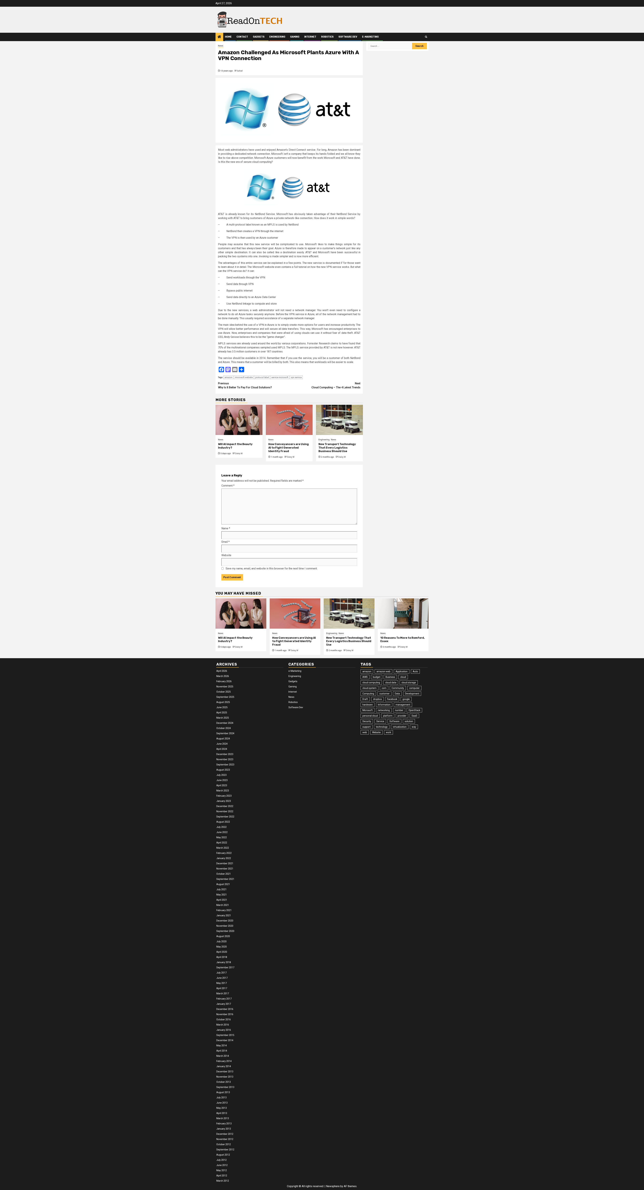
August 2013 (223, 1092)
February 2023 (224, 795)
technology (382, 726)
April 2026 (221, 671)
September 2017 (225, 967)
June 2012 (222, 1165)
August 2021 (223, 884)
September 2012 (225, 1149)
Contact (242, 36)
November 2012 (224, 1139)
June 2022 (222, 832)
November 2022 (224, 811)
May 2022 (221, 837)
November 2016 (224, 1014)
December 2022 (224, 806)
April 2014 (221, 1050)
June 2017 (222, 978)
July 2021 (221, 889)
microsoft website (244, 377)
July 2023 (221, 775)
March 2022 (222, 847)
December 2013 (224, 1071)
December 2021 (224, 863)
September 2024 (225, 733)
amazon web (383, 671)
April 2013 (221, 1113)
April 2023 (221, 785)
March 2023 (222, 790)
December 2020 (224, 920)
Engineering (277, 36)
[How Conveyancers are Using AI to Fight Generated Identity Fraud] (289, 420)
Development (412, 693)
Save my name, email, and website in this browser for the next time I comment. (271, 568)
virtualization (400, 726)
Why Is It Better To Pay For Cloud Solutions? (245, 385)
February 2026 (224, 681)
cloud (403, 677)
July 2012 (221, 1160)
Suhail (240, 71)
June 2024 (222, 743)
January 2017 (223, 1004)
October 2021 (223, 873)
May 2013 (221, 1108)
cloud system (369, 688)
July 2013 (221, 1097)
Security (366, 721)
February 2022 (224, 853)
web (364, 732)
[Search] (426, 37)
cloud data (390, 682)
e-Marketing (370, 36)
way (414, 726)
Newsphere (333, 1186)
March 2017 (222, 993)
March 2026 (222, 676)
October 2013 (223, 1082)
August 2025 (223, 702)
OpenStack (414, 710)
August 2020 (223, 936)
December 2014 (224, 1040)
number (399, 710)
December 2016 (224, 1009)
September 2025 (225, 697)
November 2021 (224, 868)
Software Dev (347, 36)
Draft (365, 699)
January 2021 (223, 915)
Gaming (294, 36)
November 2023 (224, 759)
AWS (365, 677)
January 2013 (223, 1128)
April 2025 (221, 712)
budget (376, 677)
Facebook (392, 699)
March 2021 (222, 905)
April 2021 (221, 899)
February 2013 (224, 1123)
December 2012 (224, 1134)
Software (394, 721)
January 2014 (223, 1066)
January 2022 (223, 858)
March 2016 (222, 1024)
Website (226, 555)
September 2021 (225, 879)
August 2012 (223, 1154)
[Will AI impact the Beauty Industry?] (239, 420)
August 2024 (223, 738)
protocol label (262, 377)
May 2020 (221, 946)
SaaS (414, 715)
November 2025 (224, 686)
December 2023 (224, 754)
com (384, 688)
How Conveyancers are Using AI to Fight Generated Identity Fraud (288, 448)
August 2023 (223, 769)
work (388, 732)
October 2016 (223, 1019)
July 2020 (221, 941)
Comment (227, 485)
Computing (368, 693)
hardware (367, 704)
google (406, 699)
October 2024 (223, 728)
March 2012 (222, 1180)
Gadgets (258, 36)
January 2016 (223, 1030)
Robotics (327, 36)
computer (414, 688)
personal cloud (370, 715)
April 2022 (221, 842)
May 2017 (221, 983)
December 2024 (224, 723)
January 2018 (223, 962)
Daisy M (239, 453)
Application (402, 671)
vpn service (296, 377)
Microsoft (367, 710)
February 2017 (224, 998)
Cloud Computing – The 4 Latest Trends (335, 385)
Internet (310, 36)
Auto (415, 671)
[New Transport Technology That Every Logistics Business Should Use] (339, 420)
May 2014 (221, 1045)
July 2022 (221, 827)
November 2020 (224, 926)
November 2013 (224, 1076)
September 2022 (225, 816)
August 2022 (223, 821)
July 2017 (221, 972)
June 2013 (222, 1102)
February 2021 (224, 910)
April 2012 (221, 1175)
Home (228, 36)
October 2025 (223, 691)
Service (380, 721)
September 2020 (225, 931)
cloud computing (371, 682)
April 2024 (221, 749)
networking (384, 710)
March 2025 (222, 717)
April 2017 (221, 988)
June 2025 (222, 707)
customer (384, 693)
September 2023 (225, 764)
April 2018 (221, 957)
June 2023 (222, 780)
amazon (228, 377)
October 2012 (223, 1144)
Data (397, 693)
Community (398, 688)
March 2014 (222, 1056)
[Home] (219, 37)
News (220, 46)
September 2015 (225, 1035)
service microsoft (279, 377)
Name (225, 528)
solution (409, 721)
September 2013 (225, 1087)
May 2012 (221, 1170)
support (366, 726)
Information (384, 704)
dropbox (377, 699)
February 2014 (224, 1061)
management (403, 704)
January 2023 (223, 801)
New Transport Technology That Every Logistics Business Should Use (337, 448)
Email (225, 541)
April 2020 (221, 952)
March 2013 (222, 1118)
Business (390, 677)
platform (387, 715)
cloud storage (408, 682)
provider (402, 715)
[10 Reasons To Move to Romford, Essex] (403, 613)
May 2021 (221, 894)
